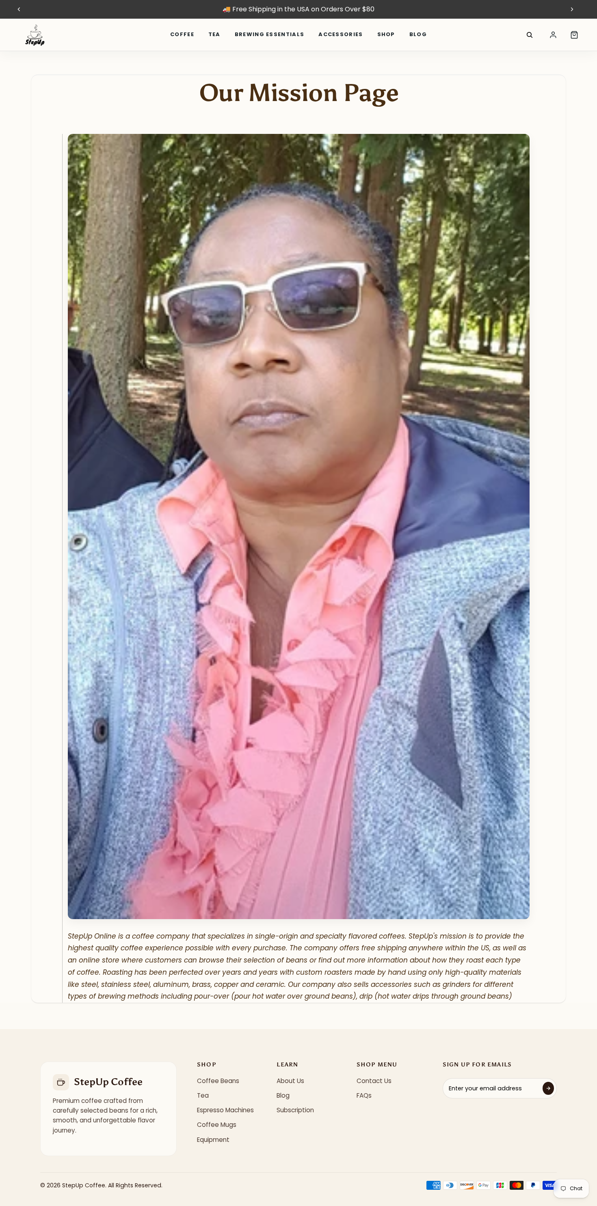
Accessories (340, 34)
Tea (214, 34)
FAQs (364, 1095)
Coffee (182, 34)
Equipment (213, 1139)
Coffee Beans (218, 1081)
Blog (418, 34)
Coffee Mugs (216, 1124)
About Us (290, 1081)
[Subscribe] (548, 1088)
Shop (386, 34)
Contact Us (374, 1081)
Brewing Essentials (269, 34)
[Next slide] (572, 9)
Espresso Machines (225, 1110)
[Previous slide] (19, 9)
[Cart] (574, 34)
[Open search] (530, 35)
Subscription (295, 1110)
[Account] (553, 34)
